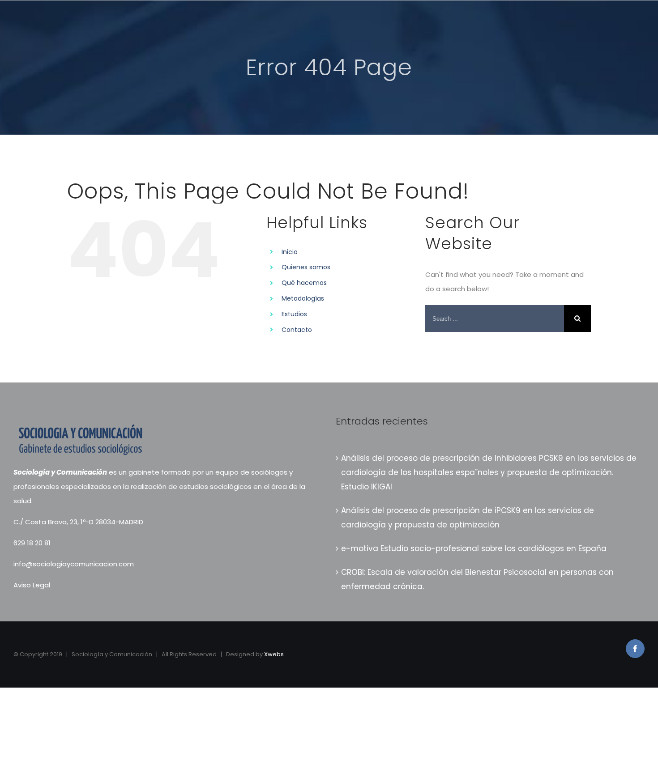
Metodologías (303, 298)
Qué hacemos (304, 282)
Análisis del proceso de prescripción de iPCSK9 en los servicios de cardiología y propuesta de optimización (467, 517)
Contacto (297, 329)
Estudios (294, 314)
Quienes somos (306, 267)
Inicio (290, 251)
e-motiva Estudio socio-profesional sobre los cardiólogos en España (474, 548)
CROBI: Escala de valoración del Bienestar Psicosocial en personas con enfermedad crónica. (477, 579)
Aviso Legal (31, 585)
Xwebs (274, 654)
